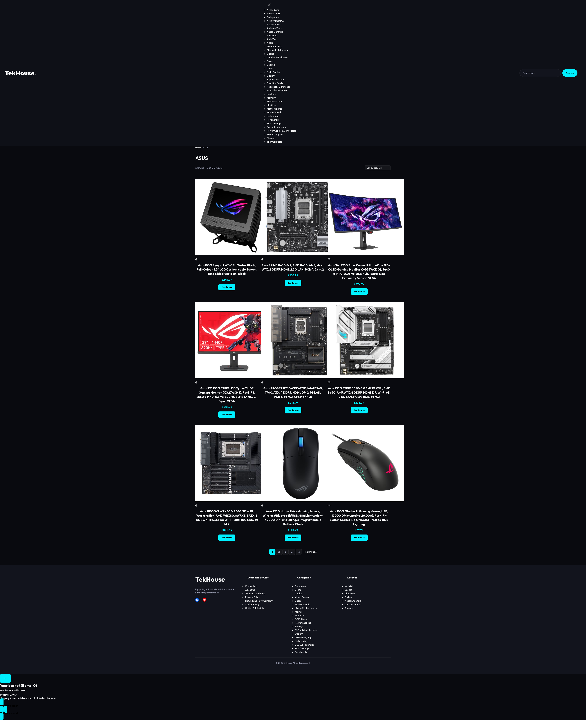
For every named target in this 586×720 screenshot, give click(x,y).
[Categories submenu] (279, 17)
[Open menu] (261, 73)
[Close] (5, 678)
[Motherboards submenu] (311, 604)
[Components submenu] (309, 586)
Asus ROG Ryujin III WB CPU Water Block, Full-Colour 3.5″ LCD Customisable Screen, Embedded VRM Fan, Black (227, 269)
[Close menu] (269, 4)
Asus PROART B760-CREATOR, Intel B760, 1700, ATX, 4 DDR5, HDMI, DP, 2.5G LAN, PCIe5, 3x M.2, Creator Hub (293, 392)
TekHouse (19, 73)
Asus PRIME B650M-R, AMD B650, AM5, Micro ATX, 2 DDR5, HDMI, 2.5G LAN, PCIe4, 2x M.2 (292, 267)
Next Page (311, 551)
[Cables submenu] (303, 593)
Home (198, 147)
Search (570, 73)
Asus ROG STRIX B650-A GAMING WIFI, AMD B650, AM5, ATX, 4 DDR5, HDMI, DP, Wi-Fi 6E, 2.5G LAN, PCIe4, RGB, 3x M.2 (359, 392)
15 (299, 551)
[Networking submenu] (308, 641)
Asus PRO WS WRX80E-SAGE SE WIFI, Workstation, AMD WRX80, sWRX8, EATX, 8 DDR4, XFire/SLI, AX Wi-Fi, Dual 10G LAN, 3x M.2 (227, 517)
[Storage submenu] (304, 626)
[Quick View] (196, 259)
